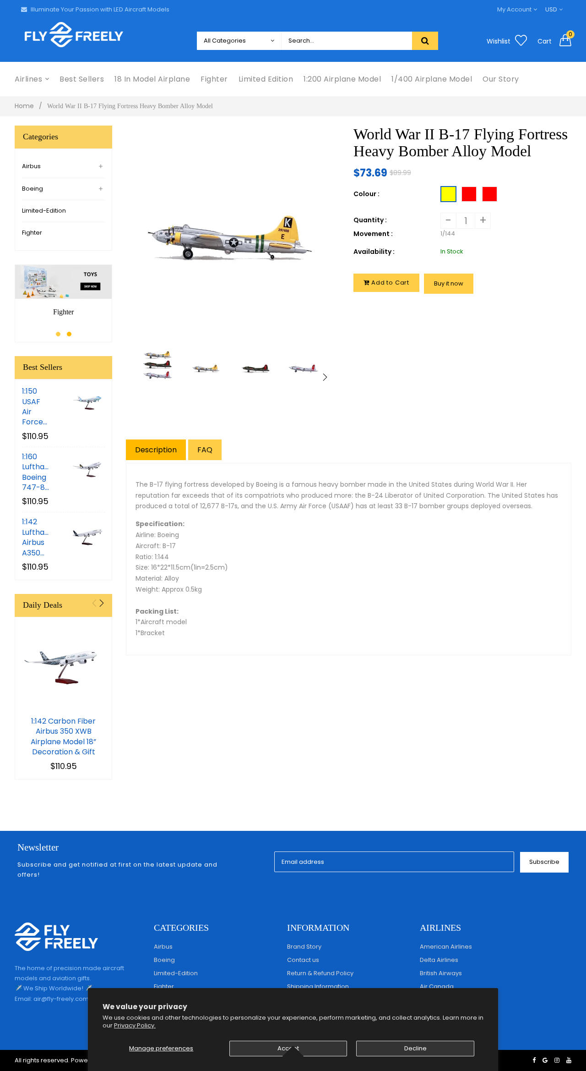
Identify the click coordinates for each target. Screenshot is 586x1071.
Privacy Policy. (135, 1025)
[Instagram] (556, 1060)
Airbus (31, 166)
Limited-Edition (44, 210)
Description (156, 450)
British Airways (441, 973)
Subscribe (544, 861)
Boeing (32, 188)
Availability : (374, 251)
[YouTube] (568, 1060)
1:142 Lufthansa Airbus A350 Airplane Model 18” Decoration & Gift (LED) (36, 537)
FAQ (204, 450)
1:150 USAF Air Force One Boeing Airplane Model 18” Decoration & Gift (36, 407)
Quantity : (370, 220)
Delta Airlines (439, 960)
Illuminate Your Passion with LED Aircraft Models (100, 9)
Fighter (32, 232)
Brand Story (304, 946)
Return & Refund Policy (320, 973)
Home (24, 105)
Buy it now (448, 283)
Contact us (303, 960)
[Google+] (545, 1060)
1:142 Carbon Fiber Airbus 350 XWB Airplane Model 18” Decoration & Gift (63, 736)
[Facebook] (534, 1060)
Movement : (373, 233)
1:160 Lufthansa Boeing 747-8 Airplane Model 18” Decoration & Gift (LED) (36, 472)
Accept (288, 1048)
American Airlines (446, 946)
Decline (415, 1048)
